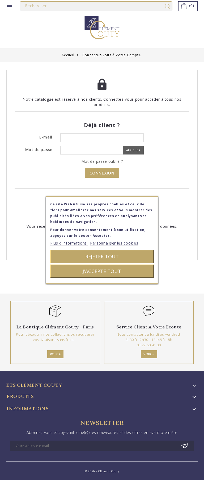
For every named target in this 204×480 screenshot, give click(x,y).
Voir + (55, 354)
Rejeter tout (102, 256)
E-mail (45, 137)
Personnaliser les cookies (114, 243)
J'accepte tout (102, 271)
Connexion (102, 173)
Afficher (133, 150)
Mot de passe (38, 149)
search (168, 6)
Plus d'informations (69, 243)
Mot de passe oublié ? (102, 161)
